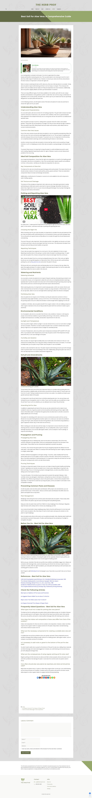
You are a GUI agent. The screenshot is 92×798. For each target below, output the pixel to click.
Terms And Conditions (51, 786)
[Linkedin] (44, 678)
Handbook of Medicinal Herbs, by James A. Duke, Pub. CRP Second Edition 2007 (40, 584)
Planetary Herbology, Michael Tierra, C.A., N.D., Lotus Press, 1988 (37, 583)
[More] (54, 678)
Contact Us (48, 9)
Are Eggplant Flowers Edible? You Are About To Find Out (35, 596)
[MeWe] (48, 678)
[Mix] (50, 678)
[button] (6, 9)
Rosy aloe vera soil (35, 262)
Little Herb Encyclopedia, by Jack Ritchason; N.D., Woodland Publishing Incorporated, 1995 (43, 579)
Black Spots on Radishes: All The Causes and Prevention (35, 593)
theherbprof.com (35, 571)
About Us (37, 9)
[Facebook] (38, 678)
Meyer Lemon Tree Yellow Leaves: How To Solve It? (33, 599)
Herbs (53, 9)
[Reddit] (42, 678)
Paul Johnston (35, 65)
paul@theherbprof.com (40, 782)
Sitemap (48, 788)
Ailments (59, 9)
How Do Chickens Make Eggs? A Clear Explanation (32, 709)
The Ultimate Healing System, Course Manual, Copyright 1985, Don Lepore (39, 581)
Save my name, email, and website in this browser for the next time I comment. (42, 748)
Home (32, 9)
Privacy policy (49, 784)
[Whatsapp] (52, 678)
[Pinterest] (46, 678)
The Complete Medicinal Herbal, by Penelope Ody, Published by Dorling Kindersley (41, 586)
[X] (40, 678)
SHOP (42, 9)
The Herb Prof (46, 4)
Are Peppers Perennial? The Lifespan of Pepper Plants (34, 603)
